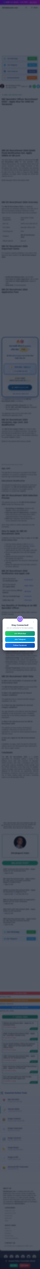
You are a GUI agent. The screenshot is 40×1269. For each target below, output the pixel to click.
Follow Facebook (20, 645)
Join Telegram (20, 639)
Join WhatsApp (20, 633)
